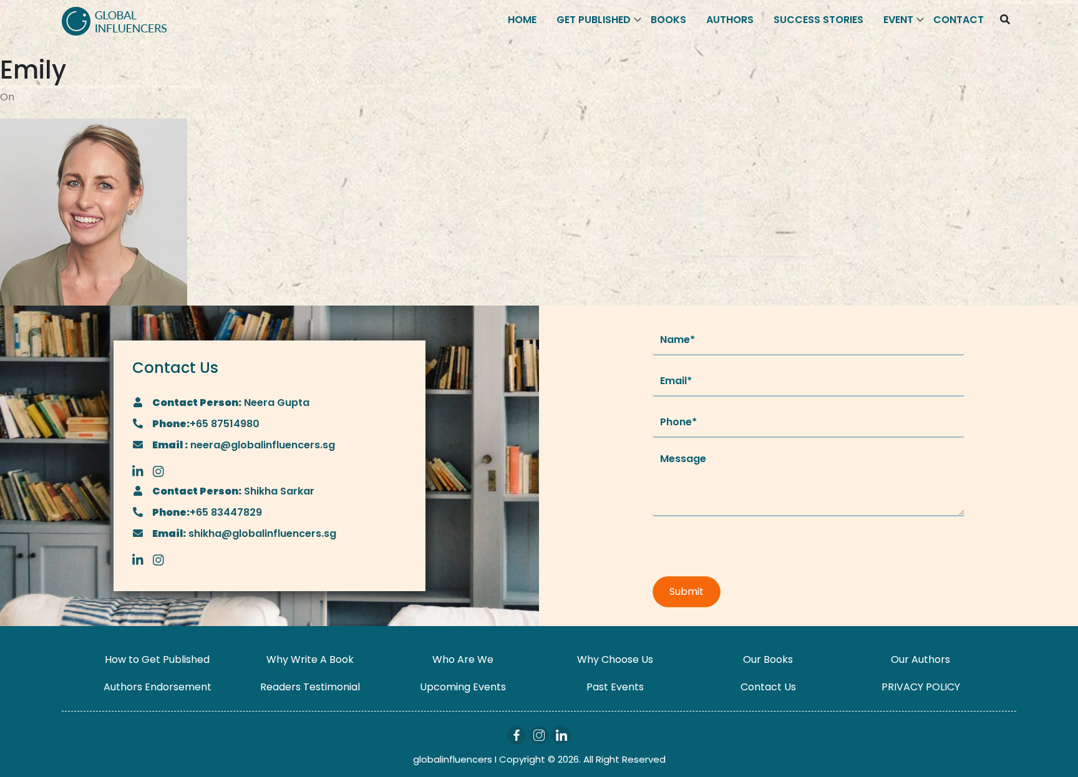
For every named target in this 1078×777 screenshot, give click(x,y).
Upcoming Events (463, 687)
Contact (958, 19)
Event (898, 19)
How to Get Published (157, 659)
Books (668, 19)
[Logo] (114, 20)
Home (522, 19)
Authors (730, 19)
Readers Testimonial (310, 687)
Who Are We (462, 659)
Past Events (615, 687)
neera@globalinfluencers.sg (261, 445)
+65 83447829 (226, 512)
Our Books (768, 659)
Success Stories (818, 19)
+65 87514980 (225, 424)
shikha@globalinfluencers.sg (261, 533)
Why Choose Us (615, 659)
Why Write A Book (310, 659)
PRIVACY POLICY (920, 687)
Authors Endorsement (157, 687)
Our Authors (920, 659)
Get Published (593, 19)
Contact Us (768, 687)
